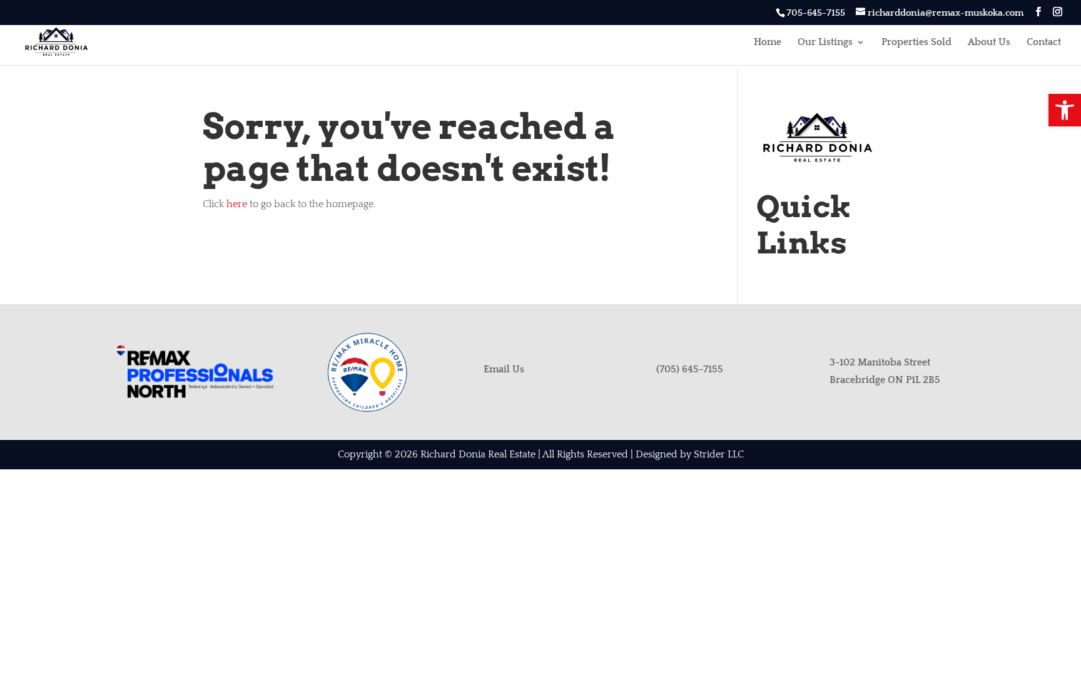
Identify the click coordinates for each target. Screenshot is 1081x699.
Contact (1044, 43)
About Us (989, 43)
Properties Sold (916, 43)
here (236, 204)
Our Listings (825, 43)
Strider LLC (719, 454)
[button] (1064, 110)
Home (767, 43)
